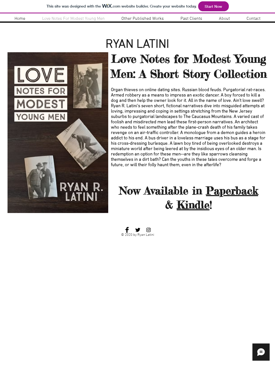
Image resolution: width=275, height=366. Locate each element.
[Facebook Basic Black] (127, 230)
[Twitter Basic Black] (138, 230)
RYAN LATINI (137, 45)
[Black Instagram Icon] (148, 230)
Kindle (193, 204)
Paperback (232, 190)
